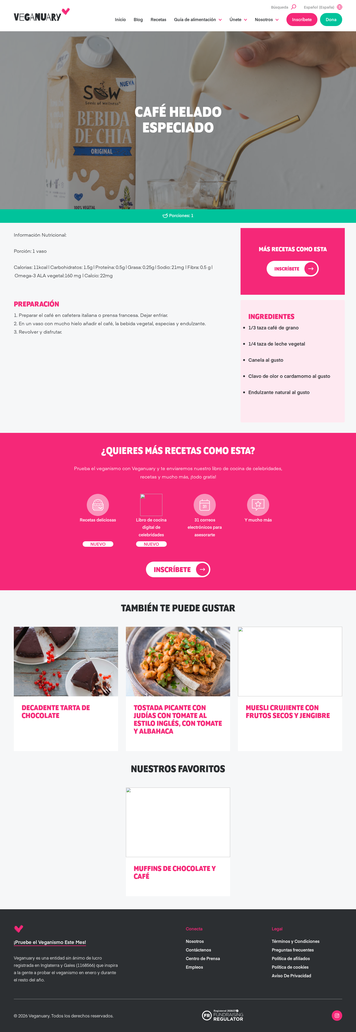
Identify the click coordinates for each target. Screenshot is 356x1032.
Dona (331, 19)
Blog (138, 19)
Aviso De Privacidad (291, 975)
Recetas (158, 19)
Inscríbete (302, 19)
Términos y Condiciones (296, 941)
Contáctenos (198, 950)
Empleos (194, 967)
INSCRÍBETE (286, 269)
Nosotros (264, 19)
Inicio (120, 19)
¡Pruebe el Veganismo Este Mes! (50, 942)
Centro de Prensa (203, 958)
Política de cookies (290, 967)
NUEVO (98, 544)
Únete (235, 19)
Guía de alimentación (195, 19)
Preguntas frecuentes (293, 950)
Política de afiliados (291, 958)
